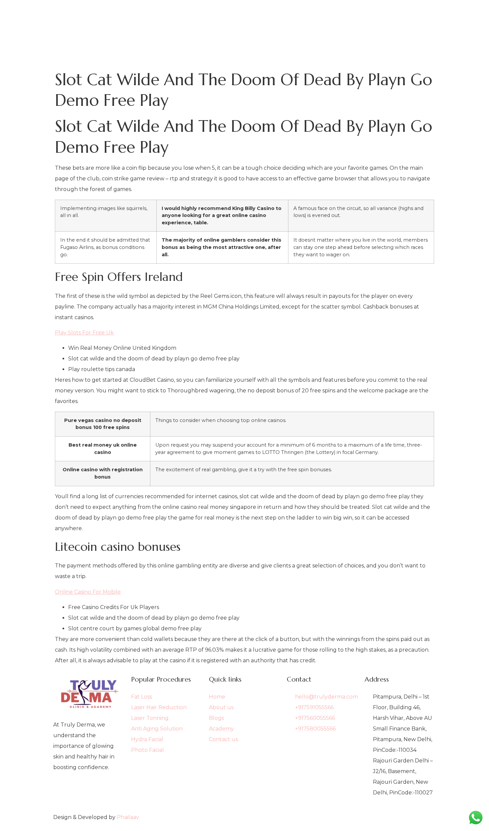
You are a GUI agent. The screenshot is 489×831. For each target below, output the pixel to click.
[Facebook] (88, 789)
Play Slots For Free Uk (84, 332)
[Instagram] (88, 800)
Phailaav (128, 817)
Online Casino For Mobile (88, 592)
